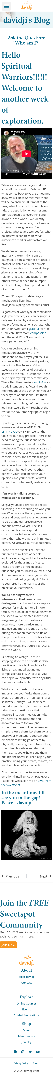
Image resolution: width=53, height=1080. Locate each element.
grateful (34, 329)
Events (26, 1009)
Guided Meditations (27, 1015)
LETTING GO (9, 431)
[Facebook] (15, 1051)
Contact (26, 983)
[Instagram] (22, 1051)
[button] (6, 6)
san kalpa (40, 382)
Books (26, 1030)
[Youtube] (37, 1051)
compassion (38, 333)
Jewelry (26, 1042)
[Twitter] (30, 1051)
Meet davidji (26, 977)
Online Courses (27, 1003)
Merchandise (26, 1036)
